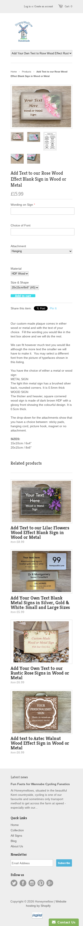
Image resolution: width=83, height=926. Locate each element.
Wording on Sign (22, 204)
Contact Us (66, 922)
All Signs (16, 835)
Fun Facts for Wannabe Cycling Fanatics (40, 784)
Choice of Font (20, 225)
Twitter (14, 883)
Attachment (18, 246)
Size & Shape (20, 282)
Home (15, 825)
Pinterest (40, 883)
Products (26, 71)
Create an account (43, 6)
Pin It (53, 308)
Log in (27, 6)
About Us (17, 846)
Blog (14, 841)
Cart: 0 (68, 6)
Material (16, 268)
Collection (17, 830)
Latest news (19, 777)
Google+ (49, 883)
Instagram (32, 883)
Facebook (23, 883)
